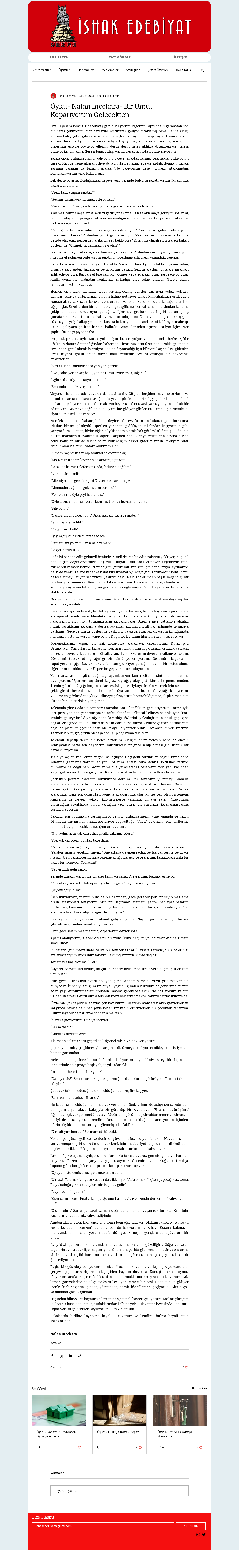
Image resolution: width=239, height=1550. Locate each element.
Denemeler (86, 70)
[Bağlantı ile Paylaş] (79, 1356)
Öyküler (64, 70)
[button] (202, 70)
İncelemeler (110, 70)
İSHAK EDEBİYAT (135, 28)
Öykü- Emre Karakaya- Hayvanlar (176, 1434)
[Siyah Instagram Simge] (198, 1534)
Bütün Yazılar (41, 70)
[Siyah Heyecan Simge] (203, 1534)
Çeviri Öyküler (158, 70)
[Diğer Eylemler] (186, 96)
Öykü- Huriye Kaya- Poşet (118, 1432)
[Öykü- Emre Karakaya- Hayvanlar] (180, 1410)
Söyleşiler (133, 70)
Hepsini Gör (199, 1388)
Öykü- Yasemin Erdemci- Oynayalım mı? (56, 1434)
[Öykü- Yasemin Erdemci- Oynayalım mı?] (59, 1410)
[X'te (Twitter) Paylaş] (61, 1356)
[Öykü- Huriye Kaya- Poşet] (120, 1410)
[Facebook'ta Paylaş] (52, 1356)
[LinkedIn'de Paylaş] (70, 1356)
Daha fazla (183, 70)
